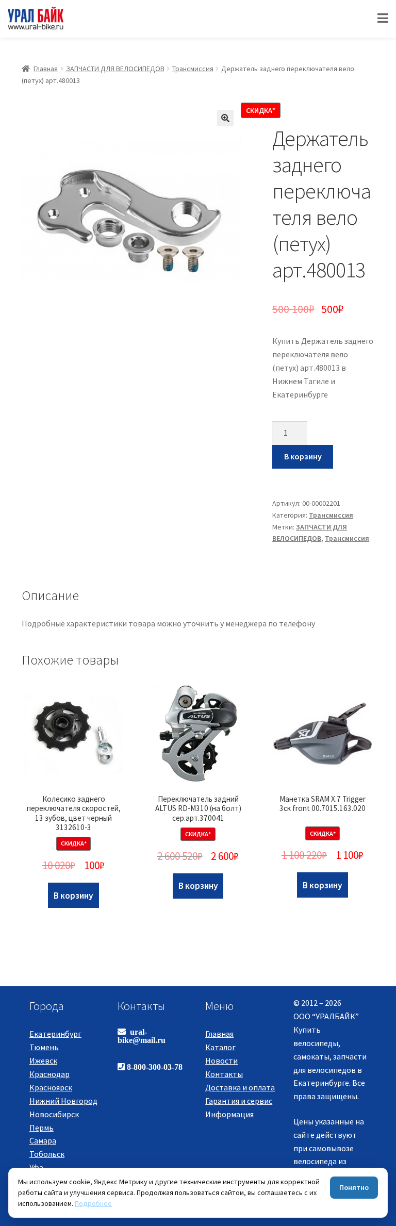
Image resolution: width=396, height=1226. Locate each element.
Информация (229, 1114)
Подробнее (93, 1203)
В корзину (303, 456)
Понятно (354, 1187)
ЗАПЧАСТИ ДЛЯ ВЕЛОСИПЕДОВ (115, 68)
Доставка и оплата (240, 1087)
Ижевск (43, 1060)
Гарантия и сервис (238, 1101)
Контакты (224, 1074)
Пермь (41, 1127)
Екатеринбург (55, 1034)
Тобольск (46, 1154)
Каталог (220, 1047)
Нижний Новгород (63, 1101)
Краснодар (49, 1074)
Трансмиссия (192, 68)
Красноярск (50, 1087)
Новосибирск (54, 1114)
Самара (42, 1140)
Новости (221, 1060)
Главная (46, 68)
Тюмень (44, 1047)
